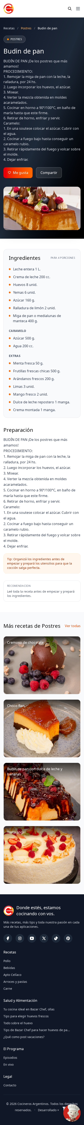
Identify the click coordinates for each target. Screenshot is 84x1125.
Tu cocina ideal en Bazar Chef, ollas (28, 1009)
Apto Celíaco (12, 975)
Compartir (48, 172)
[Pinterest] (68, 938)
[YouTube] (32, 938)
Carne (7, 988)
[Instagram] (20, 938)
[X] (44, 938)
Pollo (6, 961)
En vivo (8, 1064)
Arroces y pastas (15, 982)
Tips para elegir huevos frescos (26, 1016)
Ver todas (73, 625)
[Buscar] (70, 8)
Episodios (10, 1058)
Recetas (9, 28)
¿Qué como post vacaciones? (23, 1037)
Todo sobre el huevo (18, 1023)
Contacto (9, 1085)
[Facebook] (7, 938)
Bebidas (9, 968)
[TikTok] (56, 938)
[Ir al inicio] (8, 8)
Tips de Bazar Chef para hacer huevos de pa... (36, 1030)
